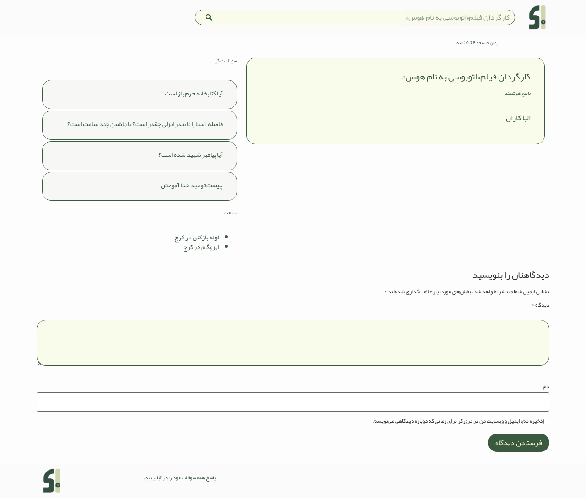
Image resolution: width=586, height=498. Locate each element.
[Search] (208, 17)
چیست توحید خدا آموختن (192, 185)
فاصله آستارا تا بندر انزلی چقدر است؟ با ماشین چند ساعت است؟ (145, 123)
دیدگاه (540, 304)
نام (546, 386)
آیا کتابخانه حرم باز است (194, 93)
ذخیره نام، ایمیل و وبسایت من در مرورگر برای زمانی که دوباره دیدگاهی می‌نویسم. (457, 421)
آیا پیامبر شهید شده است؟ (190, 154)
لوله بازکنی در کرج (196, 237)
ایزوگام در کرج (201, 246)
